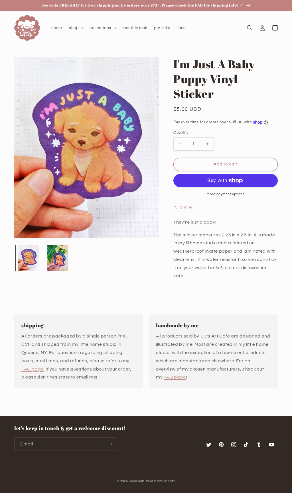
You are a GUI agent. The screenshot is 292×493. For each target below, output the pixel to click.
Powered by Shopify (160, 481)
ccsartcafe (137, 481)
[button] (76, 28)
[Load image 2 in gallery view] (58, 258)
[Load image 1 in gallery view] (29, 258)
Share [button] (186, 207)
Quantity (180, 132)
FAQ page (32, 369)
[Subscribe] (110, 444)
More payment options (225, 194)
